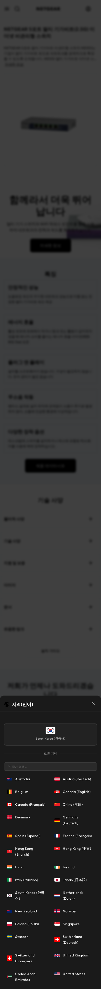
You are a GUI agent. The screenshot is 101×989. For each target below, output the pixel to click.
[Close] (93, 703)
